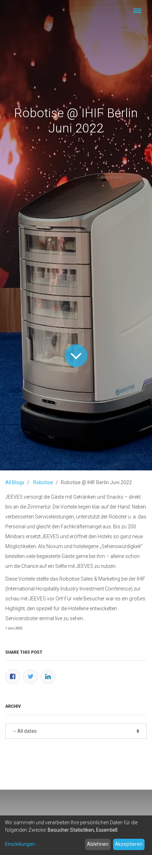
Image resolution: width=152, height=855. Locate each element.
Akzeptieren (128, 844)
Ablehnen (98, 844)
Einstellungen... (21, 844)
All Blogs (14, 482)
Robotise (43, 482)
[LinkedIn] (48, 676)
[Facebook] (12, 676)
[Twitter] (30, 676)
